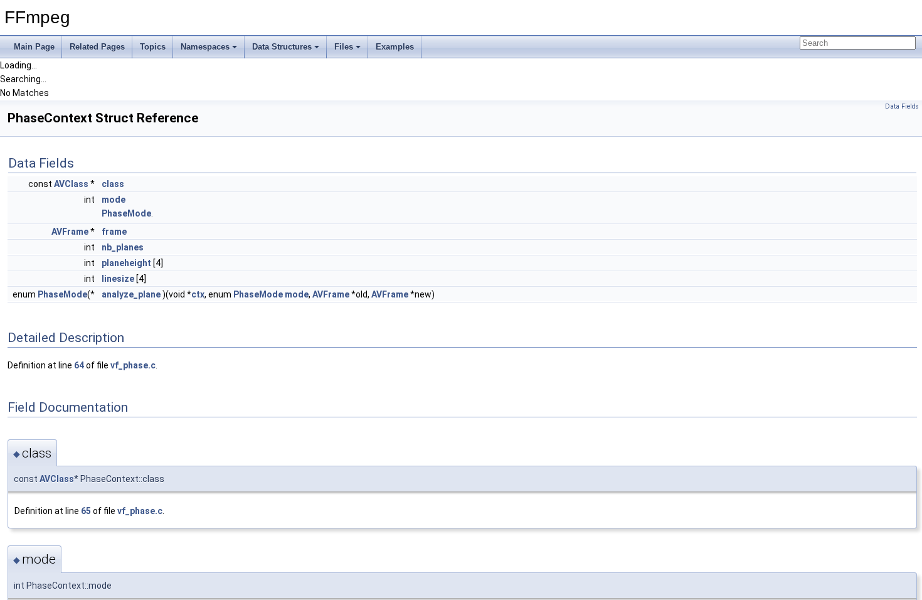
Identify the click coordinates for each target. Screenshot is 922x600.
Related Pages (97, 46)
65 (86, 511)
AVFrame (69, 232)
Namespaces (205, 46)
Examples (395, 46)
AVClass (71, 184)
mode (113, 200)
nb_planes (123, 247)
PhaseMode (126, 213)
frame (114, 232)
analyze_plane (131, 294)
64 (79, 365)
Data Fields (902, 106)
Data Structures (282, 46)
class (113, 184)
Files (343, 46)
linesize (118, 279)
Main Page (34, 46)
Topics (153, 46)
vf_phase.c (133, 365)
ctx (197, 294)
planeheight (126, 263)
